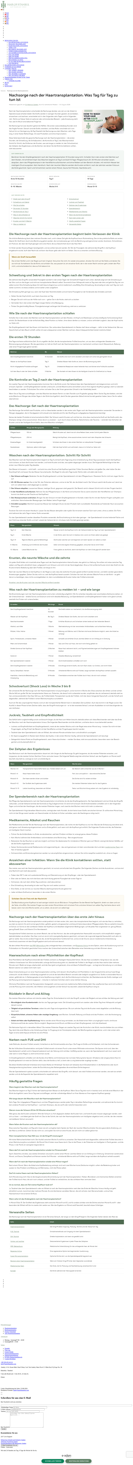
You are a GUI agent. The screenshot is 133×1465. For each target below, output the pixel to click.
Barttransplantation (10, 1330)
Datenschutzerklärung (11, 1355)
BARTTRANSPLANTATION (18, 46)
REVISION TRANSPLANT (18, 49)
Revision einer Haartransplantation (22, 1261)
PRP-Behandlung (16, 1246)
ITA (7, 18)
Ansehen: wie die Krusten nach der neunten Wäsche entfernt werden (34, 583)
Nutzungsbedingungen (12, 1353)
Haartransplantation (17, 1227)
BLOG (7, 82)
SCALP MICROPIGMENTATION (20, 61)
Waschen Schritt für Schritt (22, 218)
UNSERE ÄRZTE (10, 68)
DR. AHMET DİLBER (16, 70)
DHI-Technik (14, 1236)
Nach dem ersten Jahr (76, 218)
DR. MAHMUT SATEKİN (17, 74)
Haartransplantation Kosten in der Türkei (17, 77)
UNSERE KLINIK (15, 81)
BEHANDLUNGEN (11, 40)
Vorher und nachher (17, 1241)
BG (7, 23)
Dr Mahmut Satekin (31, 104)
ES (7, 22)
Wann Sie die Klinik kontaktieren (80, 215)
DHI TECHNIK (14, 56)
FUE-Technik (14, 1231)
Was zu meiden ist (19, 224)
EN (7, 13)
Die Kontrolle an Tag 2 (20, 212)
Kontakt (13, 1271)
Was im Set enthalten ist (21, 215)
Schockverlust (74, 199)
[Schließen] (1, 1394)
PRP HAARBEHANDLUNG (18, 58)
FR (7, 20)
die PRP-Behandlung (38, 946)
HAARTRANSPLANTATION (18, 42)
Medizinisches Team (17, 1266)
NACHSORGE (13, 63)
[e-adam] (66, 1455)
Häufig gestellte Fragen (77, 221)
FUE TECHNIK (14, 54)
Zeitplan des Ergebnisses (77, 205)
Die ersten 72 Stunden (20, 208)
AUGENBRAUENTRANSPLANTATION (22, 53)
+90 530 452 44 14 (7, 1362)
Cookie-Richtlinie (10, 1359)
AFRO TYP (12, 47)
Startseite (3, 90)
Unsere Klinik (9, 1352)
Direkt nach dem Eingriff (21, 199)
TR (7, 15)
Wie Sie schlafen (19, 205)
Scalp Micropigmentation (19, 1256)
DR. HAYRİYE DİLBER (17, 75)
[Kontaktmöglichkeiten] (1, 1392)
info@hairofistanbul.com (8, 1364)
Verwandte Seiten (75, 224)
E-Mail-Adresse (6, 1409)
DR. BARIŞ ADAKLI (16, 72)
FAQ (6, 84)
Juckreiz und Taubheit (76, 202)
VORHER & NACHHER (13, 67)
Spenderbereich (74, 208)
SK (7, 16)
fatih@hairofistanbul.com (21, 1390)
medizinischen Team (112, 847)
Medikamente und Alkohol (78, 212)
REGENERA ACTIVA (16, 60)
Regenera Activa (82, 946)
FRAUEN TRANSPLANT (17, 44)
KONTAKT (8, 86)
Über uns (7, 1350)
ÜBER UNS (9, 79)
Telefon (3, 1411)
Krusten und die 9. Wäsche (22, 221)
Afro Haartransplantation (12, 1333)
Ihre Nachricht (5, 1427)
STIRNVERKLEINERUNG (18, 51)
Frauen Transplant (10, 1332)
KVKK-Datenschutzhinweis (13, 1357)
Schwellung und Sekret (21, 202)
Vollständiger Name (7, 1407)
